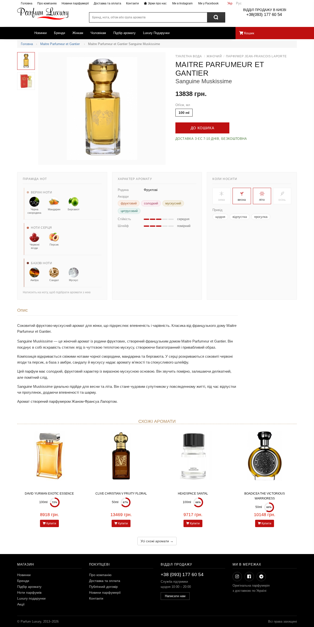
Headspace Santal (193, 493)
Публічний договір (103, 587)
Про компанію (47, 3)
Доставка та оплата (107, 3)
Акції (21, 604)
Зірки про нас (157, 3)
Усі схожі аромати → (157, 541)
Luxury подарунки (31, 598)
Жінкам (77, 33)
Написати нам (175, 596)
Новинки (40, 33)
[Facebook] (249, 576)
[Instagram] (237, 576)
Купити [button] (51, 523)
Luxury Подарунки (156, 33)
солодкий (151, 203)
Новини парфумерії (75, 3)
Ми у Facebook (208, 3)
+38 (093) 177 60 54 (182, 574)
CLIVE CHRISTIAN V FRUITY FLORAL (121, 493)
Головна (26, 3)
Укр (229, 3)
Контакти (132, 3)
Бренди (59, 33)
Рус (239, 3)
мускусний (173, 203)
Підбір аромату (124, 33)
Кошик (248, 33)
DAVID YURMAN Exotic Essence (49, 493)
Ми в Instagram (182, 3)
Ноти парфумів (29, 592)
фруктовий (129, 203)
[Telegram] (261, 576)
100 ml (184, 113)
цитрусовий (129, 211)
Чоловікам (98, 33)
